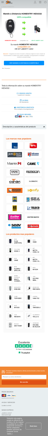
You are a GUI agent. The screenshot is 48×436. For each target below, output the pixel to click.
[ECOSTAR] (14, 217)
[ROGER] (14, 190)
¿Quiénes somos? (7, 413)
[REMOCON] (33, 172)
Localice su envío (6, 405)
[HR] (14, 208)
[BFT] (33, 146)
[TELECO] (33, 208)
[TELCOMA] (33, 154)
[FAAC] (14, 172)
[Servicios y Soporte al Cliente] (40, 2)
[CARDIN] (14, 181)
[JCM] (14, 154)
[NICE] (14, 146)
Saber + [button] (10, 433)
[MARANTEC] (14, 163)
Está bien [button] (33, 426)
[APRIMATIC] (33, 226)
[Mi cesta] (45, 2)
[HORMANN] (14, 199)
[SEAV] (14, 226)
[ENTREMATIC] (33, 217)
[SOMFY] (33, 190)
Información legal (6, 414)
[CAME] (33, 163)
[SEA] (33, 199)
